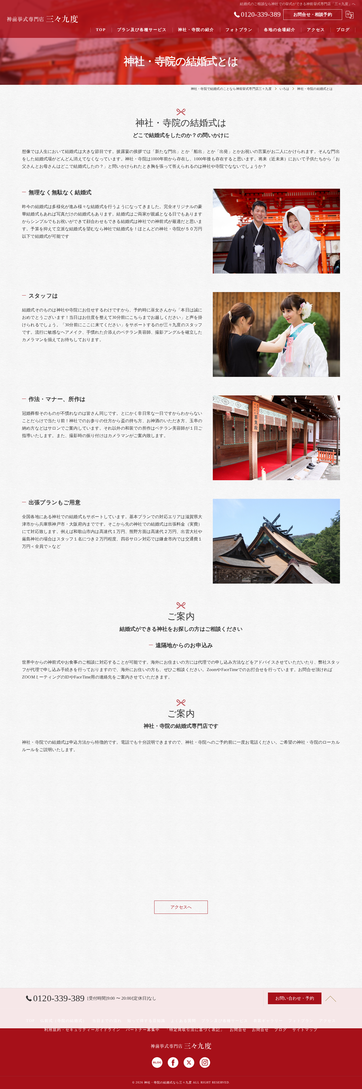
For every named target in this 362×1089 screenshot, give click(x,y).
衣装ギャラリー (268, 1021)
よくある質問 (183, 1021)
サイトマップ (305, 1030)
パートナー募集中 (143, 1030)
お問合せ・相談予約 (312, 14)
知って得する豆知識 (146, 1021)
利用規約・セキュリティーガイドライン (82, 1030)
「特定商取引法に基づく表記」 (194, 1030)
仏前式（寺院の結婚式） (63, 1021)
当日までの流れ (107, 1021)
